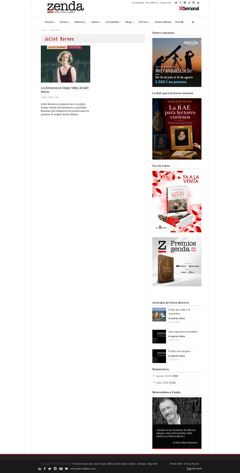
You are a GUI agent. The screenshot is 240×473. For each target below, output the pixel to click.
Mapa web (152, 463)
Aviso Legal (100, 463)
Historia (79, 21)
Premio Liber (176, 463)
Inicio (43, 30)
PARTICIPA (166, 3)
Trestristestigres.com (82, 463)
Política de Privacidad (117, 463)
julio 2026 (162, 382)
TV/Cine (143, 21)
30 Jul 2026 (173, 340)
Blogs (128, 21)
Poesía (64, 21)
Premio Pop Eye (191, 463)
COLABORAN (137, 3)
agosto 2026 (163, 376)
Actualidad (112, 21)
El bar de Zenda (176, 318)
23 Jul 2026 (173, 359)
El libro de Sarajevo (179, 351)
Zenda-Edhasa (162, 21)
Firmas (49, 21)
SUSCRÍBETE (152, 3)
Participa (141, 463)
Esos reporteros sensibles (183, 331)
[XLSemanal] (189, 8)
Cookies (132, 463)
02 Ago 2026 (174, 322)
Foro (178, 21)
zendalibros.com (49, 97)
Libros (95, 21)
